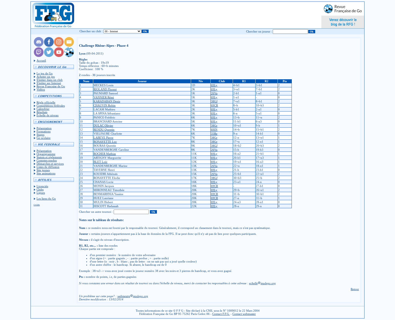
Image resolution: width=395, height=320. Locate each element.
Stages (40, 134)
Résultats (42, 112)
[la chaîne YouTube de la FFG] (59, 55)
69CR (214, 105)
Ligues (41, 192)
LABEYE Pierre (103, 137)
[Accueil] (53, 15)
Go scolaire (44, 137)
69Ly (214, 85)
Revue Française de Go (51, 86)
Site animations (46, 173)
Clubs (40, 189)
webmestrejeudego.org (132, 296)
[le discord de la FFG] (39, 45)
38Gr (214, 125)
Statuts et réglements (49, 157)
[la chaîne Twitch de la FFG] (39, 55)
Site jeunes (43, 170)
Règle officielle (46, 102)
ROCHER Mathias (105, 153)
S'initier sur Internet (49, 83)
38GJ (214, 101)
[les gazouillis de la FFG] (49, 55)
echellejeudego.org (262, 283)
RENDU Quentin (104, 129)
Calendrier (43, 108)
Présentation (44, 128)
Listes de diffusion (48, 166)
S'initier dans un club (50, 79)
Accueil (41, 60)
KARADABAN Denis (107, 101)
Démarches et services (50, 163)
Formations (44, 131)
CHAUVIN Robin (105, 105)
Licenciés (42, 186)
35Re (214, 133)
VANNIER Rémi (104, 97)
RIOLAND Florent (105, 89)
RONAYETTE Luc (105, 141)
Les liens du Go (46, 198)
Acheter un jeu (46, 76)
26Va (214, 93)
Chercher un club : (91, 31)
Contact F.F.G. (221, 313)
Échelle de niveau (48, 115)
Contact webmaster (244, 313)
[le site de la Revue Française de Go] (69, 55)
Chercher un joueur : (259, 31)
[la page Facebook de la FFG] (49, 45)
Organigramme (46, 154)
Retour (355, 289)
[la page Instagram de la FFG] (59, 45)
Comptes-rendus (47, 160)
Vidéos (41, 89)
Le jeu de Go (45, 73)
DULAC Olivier (103, 125)
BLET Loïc (100, 161)
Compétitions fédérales (51, 105)
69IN (214, 129)
